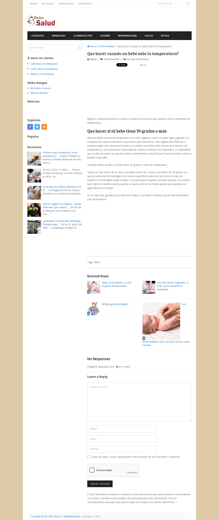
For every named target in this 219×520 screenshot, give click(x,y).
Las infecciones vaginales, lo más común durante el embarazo (173, 286)
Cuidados (37, 35)
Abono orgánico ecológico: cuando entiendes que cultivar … (62, 205)
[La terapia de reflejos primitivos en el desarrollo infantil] (35, 192)
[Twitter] (37, 127)
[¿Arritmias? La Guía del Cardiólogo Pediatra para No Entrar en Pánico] (35, 226)
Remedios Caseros (40, 88)
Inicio (33, 3)
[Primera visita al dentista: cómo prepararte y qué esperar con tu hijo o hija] (35, 158)
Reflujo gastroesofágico (115, 304)
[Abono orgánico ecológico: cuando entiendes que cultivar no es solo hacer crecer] (35, 209)
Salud (149, 35)
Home (93, 46)
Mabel (93, 59)
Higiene (105, 35)
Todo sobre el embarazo (44, 68)
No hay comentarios (137, 59)
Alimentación (83, 35)
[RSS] (44, 127)
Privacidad (66, 3)
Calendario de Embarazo (43, 63)
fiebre (97, 262)
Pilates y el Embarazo (42, 74)
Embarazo (59, 35)
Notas (165, 35)
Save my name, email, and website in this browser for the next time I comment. (136, 456)
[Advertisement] (139, 93)
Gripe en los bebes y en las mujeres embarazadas (116, 284)
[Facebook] (30, 127)
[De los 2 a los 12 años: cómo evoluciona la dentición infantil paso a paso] (35, 175)
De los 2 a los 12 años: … (57, 169)
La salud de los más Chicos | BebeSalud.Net (55, 516)
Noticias (48, 3)
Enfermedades (127, 35)
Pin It (143, 65)
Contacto (85, 3)
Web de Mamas (39, 92)
